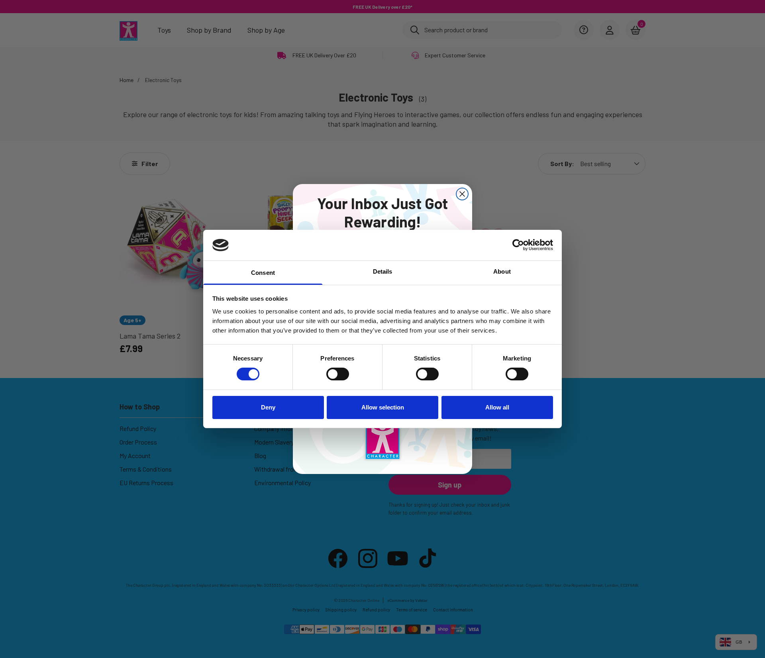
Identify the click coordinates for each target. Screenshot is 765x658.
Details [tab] (382, 271)
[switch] (337, 374)
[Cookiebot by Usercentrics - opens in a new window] (518, 245)
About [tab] (502, 271)
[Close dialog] (462, 194)
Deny (268, 407)
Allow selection (382, 407)
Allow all (497, 407)
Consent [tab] (263, 272)
